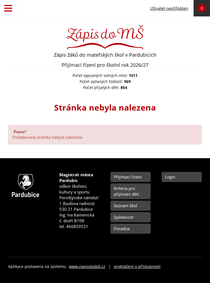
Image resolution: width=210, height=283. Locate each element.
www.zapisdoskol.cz (87, 266)
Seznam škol (125, 205)
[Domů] (105, 27)
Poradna (122, 228)
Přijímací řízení (128, 177)
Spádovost (123, 217)
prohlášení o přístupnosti (137, 266)
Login (170, 177)
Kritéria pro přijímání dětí (126, 191)
